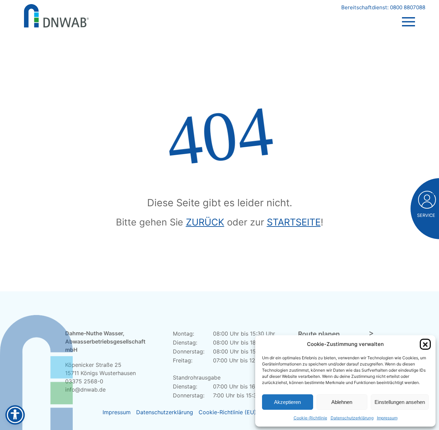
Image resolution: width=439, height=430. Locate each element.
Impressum (387, 417)
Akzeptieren (287, 402)
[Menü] (408, 15)
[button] (425, 344)
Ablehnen (341, 402)
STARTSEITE (294, 222)
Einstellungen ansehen (400, 402)
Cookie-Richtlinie (310, 417)
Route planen (319, 334)
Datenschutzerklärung (352, 417)
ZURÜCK (205, 222)
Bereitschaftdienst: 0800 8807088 (383, 7)
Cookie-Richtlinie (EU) (227, 412)
